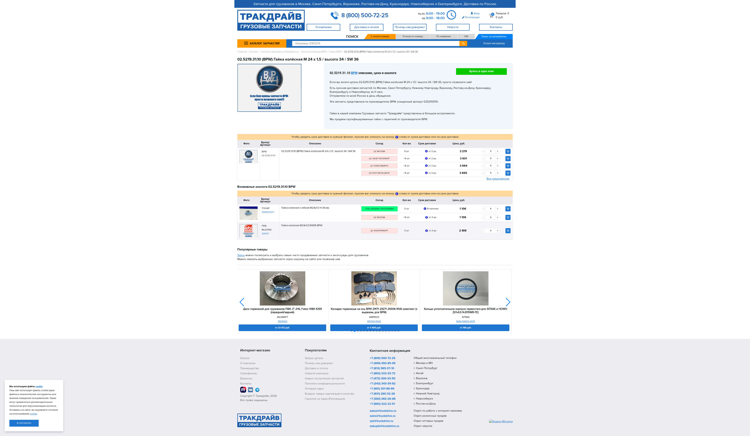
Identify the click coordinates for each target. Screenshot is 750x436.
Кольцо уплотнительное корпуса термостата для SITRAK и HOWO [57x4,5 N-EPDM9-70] (465, 310)
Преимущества (249, 368)
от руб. (282, 327)
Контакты (245, 383)
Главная (242, 52)
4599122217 (268, 212)
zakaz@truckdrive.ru (383, 411)
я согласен (24, 423)
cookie (39, 386)
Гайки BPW (335, 52)
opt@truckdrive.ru (381, 421)
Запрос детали (314, 358)
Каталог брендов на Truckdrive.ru (280, 52)
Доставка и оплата (316, 368)
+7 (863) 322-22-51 (382, 404)
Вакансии (246, 378)
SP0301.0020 (374, 321)
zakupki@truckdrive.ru (384, 426)
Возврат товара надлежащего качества (329, 393)
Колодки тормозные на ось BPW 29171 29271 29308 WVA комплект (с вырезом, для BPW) (374, 310)
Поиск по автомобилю (493, 36)
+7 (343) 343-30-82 (383, 383)
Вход (476, 13)
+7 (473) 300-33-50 (382, 378)
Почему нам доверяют (319, 363)
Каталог (254, 52)
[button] (508, 302)
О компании (247, 363)
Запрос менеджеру (494, 43)
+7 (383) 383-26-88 (383, 399)
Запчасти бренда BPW (313, 52)
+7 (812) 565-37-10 (382, 368)
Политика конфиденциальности (325, 383)
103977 (265, 233)
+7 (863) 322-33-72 (382, 373)
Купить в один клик (481, 71)
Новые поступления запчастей (324, 378)
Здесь (241, 255)
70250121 (282, 321)
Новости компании (317, 373)
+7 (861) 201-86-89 (382, 389)
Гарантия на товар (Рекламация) (325, 398)
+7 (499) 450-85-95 (383, 363)
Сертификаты (248, 373)
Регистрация (472, 17)
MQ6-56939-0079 (465, 321)
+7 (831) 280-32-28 (382, 394)
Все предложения (498, 178)
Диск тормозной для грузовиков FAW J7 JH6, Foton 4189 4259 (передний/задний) (282, 310)
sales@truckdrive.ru (383, 416)
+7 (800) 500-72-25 (382, 358)
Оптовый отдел (314, 388)
